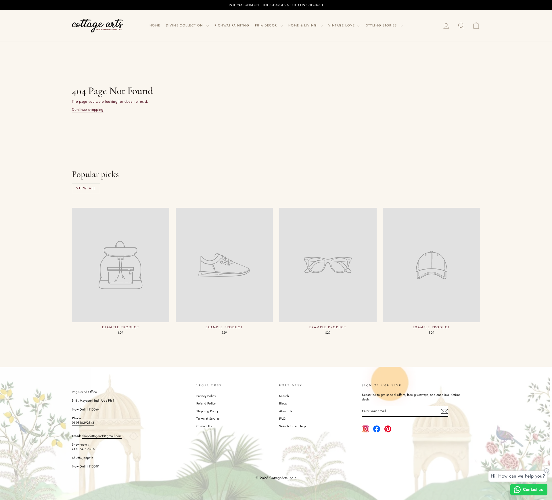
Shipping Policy (207, 411)
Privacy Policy (206, 396)
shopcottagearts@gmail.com (102, 436)
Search (284, 396)
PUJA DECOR (266, 25)
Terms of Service (208, 418)
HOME (155, 25)
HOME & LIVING (303, 25)
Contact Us (204, 426)
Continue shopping (87, 109)
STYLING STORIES (382, 25)
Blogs (283, 403)
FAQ (282, 418)
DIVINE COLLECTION (185, 25)
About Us (285, 411)
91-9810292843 (83, 422)
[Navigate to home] (98, 25)
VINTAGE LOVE (342, 25)
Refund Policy (206, 403)
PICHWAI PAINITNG (231, 25)
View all (86, 188)
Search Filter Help (292, 426)
